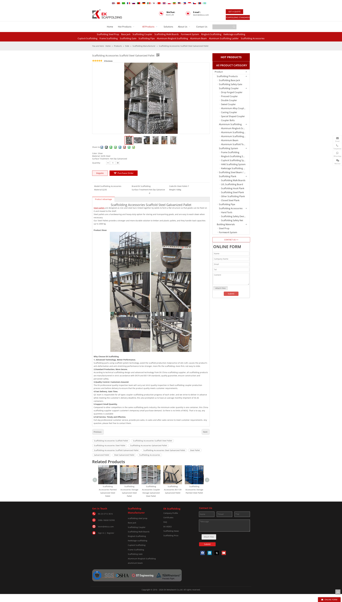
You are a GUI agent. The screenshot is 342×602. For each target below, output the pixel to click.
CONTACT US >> (231, 239)
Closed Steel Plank (230, 200)
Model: (97, 186)
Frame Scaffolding (109, 38)
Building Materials (226, 224)
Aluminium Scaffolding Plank (235, 132)
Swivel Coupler (228, 104)
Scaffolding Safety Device (233, 216)
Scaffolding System (228, 148)
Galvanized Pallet (101, 455)
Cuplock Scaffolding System (235, 160)
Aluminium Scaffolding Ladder (235, 136)
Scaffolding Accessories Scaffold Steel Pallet (152, 440)
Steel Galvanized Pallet (124, 455)
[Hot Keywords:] (234, 26)
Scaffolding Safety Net (232, 220)
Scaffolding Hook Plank (232, 188)
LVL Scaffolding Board (232, 184)
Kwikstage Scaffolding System (235, 168)
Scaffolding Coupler (142, 34)
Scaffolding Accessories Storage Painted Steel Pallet (194, 489)
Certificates (168, 517)
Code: (171, 186)
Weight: (172, 189)
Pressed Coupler (229, 96)
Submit (231, 293)
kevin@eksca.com (201, 15)
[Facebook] (202, 553)
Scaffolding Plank (227, 176)
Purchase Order (126, 173)
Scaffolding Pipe (147, 38)
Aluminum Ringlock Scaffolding (172, 38)
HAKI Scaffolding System (233, 164)
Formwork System (190, 34)
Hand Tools (226, 212)
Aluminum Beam (198, 38)
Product (219, 71)
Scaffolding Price (170, 535)
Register (110, 533)
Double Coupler (229, 100)
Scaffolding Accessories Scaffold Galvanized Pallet (116, 450)
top (337, 592)
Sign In (101, 533)
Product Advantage (103, 199)
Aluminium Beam (229, 140)
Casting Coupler (229, 112)
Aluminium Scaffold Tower (234, 144)
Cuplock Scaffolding (87, 38)
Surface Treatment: (140, 189)
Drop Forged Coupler (231, 92)
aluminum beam (135, 563)
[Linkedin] (209, 553)
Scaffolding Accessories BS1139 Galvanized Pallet (172, 489)
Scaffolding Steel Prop (108, 34)
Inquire (100, 173)
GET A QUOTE (234, 11)
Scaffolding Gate (128, 38)
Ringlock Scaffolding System (235, 156)
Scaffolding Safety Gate (230, 84)
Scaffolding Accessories (253, 38)
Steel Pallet (195, 450)
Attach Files (220, 288)
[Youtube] (224, 553)
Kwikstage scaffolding (234, 34)
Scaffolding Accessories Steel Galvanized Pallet (164, 450)
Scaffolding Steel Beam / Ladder (234, 172)
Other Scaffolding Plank (233, 196)
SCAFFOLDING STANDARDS (238, 17)
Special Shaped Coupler (233, 116)
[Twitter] (217, 553)
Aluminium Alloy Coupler (233, 108)
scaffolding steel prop (137, 518)
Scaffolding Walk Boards (166, 34)
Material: (98, 189)
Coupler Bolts (228, 120)
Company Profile (170, 513)
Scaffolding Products (227, 76)
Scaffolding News (171, 531)
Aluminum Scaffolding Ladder (224, 38)
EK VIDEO (167, 526)
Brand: (135, 186)
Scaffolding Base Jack (229, 80)
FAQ (165, 522)
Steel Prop (224, 228)
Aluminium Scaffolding (230, 124)
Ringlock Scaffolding (211, 34)
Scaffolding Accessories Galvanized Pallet (148, 445)
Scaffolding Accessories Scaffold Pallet (111, 440)
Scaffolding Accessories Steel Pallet (109, 445)
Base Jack (125, 34)
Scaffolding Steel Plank (232, 192)
